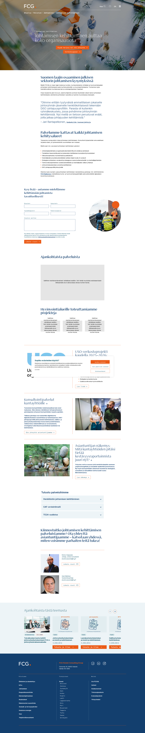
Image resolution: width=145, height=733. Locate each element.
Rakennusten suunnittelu (27, 703)
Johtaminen (23, 689)
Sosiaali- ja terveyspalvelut (28, 707)
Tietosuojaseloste (97, 692)
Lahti (62, 698)
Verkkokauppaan (71, 52)
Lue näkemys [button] (82, 477)
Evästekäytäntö (96, 696)
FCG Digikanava (46, 174)
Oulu (61, 703)
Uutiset (93, 685)
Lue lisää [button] (81, 386)
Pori (61, 705)
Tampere (63, 710)
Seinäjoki (64, 718)
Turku (62, 713)
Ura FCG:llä (95, 681)
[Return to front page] (30, 7)
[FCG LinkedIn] (98, 664)
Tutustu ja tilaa (62, 647)
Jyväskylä (64, 688)
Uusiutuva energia (25, 710)
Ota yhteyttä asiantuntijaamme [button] (39, 432)
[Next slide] (115, 611)
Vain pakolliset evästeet (100, 367)
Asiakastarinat (96, 689)
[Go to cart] (110, 6)
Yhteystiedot (95, 699)
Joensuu (63, 686)
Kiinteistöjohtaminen (26, 696)
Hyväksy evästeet (100, 362)
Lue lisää (37, 369)
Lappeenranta (65, 701)
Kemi (61, 691)
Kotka (62, 693)
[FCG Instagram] (104, 664)
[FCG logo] (25, 665)
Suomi (61, 681)
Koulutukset (23, 699)
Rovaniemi (64, 708)
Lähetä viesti (69, 564)
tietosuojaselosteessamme (46, 237)
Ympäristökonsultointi (26, 717)
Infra (20, 685)
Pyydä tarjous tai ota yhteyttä (71, 47)
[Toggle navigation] (120, 6)
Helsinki (63, 684)
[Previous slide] (110, 611)
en (115, 6)
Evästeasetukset (100, 371)
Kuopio (62, 696)
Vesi (20, 714)
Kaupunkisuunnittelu (26, 692)
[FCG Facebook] (93, 664)
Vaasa (62, 715)
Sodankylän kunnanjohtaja (79, 122)
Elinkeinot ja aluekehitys (27, 681)
